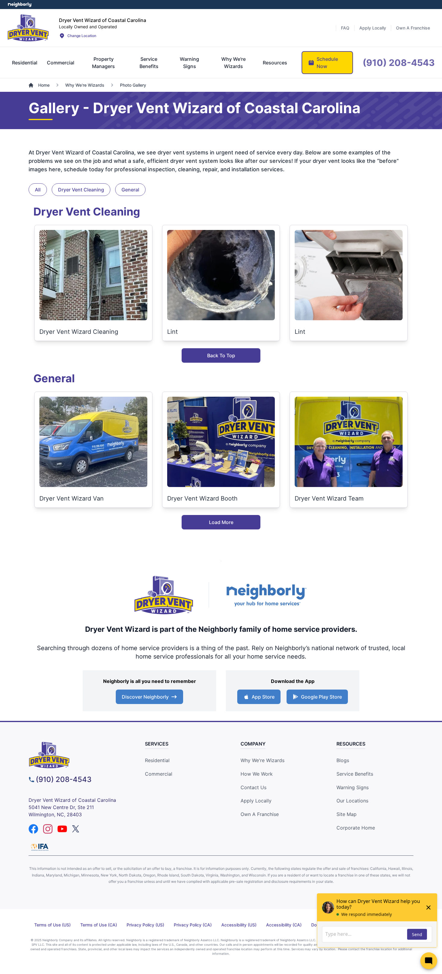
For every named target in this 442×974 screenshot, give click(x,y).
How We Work (257, 774)
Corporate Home (355, 828)
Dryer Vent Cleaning (81, 190)
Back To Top (221, 355)
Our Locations (352, 801)
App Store (263, 697)
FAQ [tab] (345, 27)
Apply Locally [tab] (372, 27)
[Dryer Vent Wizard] (28, 28)
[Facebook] (33, 829)
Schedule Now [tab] (327, 62)
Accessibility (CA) (284, 924)
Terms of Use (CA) (98, 924)
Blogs (342, 760)
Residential (157, 760)
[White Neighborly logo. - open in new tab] (19, 4)
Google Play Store (321, 697)
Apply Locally (256, 801)
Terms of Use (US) (52, 924)
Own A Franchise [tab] (413, 27)
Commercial (158, 774)
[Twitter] (76, 829)
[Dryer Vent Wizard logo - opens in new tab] (164, 595)
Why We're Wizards (262, 760)
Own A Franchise (260, 814)
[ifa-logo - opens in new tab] (40, 847)
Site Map (346, 814)
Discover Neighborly (145, 697)
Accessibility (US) (238, 924)
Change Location (81, 35)
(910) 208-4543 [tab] (399, 62)
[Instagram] (48, 829)
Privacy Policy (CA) (193, 924)
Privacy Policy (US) (145, 924)
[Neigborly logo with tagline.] (266, 595)
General (130, 190)
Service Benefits (354, 774)
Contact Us (253, 787)
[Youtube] (62, 829)
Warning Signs (352, 787)
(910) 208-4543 (63, 779)
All (38, 190)
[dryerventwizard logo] (77, 755)
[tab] (24, 62)
